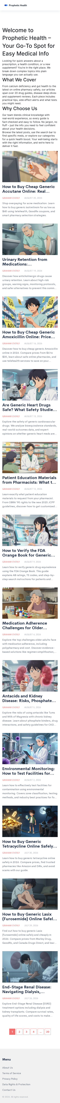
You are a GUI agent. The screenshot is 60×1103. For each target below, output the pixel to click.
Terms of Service (11, 1073)
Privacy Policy (10, 1078)
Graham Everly (11, 198)
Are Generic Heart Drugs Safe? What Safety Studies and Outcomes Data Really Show (28, 407)
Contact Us (8, 1090)
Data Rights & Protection (16, 1084)
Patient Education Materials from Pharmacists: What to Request (29, 480)
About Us (7, 1067)
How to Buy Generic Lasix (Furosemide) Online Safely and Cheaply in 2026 (28, 916)
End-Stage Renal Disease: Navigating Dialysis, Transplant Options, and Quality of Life (26, 989)
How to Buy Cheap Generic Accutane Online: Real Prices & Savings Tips (28, 189)
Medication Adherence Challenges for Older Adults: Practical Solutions (28, 625)
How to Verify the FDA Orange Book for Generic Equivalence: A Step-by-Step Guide (26, 553)
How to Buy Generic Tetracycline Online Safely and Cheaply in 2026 (27, 844)
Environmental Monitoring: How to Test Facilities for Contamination (28, 771)
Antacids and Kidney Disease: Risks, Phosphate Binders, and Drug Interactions (27, 698)
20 (47, 1031)
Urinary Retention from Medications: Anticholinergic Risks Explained (24, 262)
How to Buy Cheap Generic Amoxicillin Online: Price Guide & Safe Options (28, 334)
